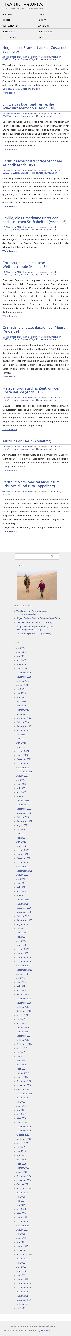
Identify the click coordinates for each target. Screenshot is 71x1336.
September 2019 (24, 970)
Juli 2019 (20, 978)
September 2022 (24, 821)
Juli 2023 (20, 780)
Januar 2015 (22, 1172)
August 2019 (22, 974)
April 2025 (21, 701)
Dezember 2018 (23, 998)
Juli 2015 (20, 1147)
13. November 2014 (11, 446)
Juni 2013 (21, 1238)
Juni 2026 (21, 652)
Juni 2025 (21, 693)
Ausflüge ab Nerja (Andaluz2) (26, 441)
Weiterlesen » (9, 92)
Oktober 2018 (22, 1007)
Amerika (7, 14)
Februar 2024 (22, 751)
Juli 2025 (20, 689)
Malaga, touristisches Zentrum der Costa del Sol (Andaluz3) (31, 390)
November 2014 (23, 1180)
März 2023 (21, 796)
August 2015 (22, 1143)
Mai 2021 (20, 887)
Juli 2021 (20, 879)
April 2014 (21, 1209)
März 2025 (21, 705)
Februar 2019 (22, 994)
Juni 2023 (21, 784)
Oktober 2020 (22, 916)
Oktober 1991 (22, 1304)
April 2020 (21, 941)
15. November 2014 (11, 337)
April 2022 (21, 842)
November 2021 (23, 862)
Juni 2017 (21, 1056)
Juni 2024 (21, 738)
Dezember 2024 (23, 714)
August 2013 (22, 1230)
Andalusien (51, 65)
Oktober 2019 (22, 965)
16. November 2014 (11, 272)
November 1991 (23, 1300)
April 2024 (21, 743)
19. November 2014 (11, 170)
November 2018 (23, 1003)
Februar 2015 (22, 1168)
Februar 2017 (22, 1073)
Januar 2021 (22, 904)
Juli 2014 (20, 1197)
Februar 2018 (22, 1027)
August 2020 (22, 924)
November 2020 (23, 912)
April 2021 (21, 891)
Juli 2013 (20, 1234)
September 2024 (24, 726)
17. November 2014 (11, 227)
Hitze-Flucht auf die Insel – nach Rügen (35, 622)
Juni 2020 (21, 932)
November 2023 (23, 763)
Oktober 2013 (22, 1225)
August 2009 (22, 1291)
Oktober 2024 (22, 722)
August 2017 (22, 1048)
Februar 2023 (22, 800)
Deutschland (10, 26)
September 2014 (24, 1188)
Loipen (42, 37)
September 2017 (24, 1044)
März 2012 (21, 1271)
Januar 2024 (22, 755)
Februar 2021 (22, 899)
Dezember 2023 (23, 759)
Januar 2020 (22, 953)
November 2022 (23, 813)
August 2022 (22, 825)
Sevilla (16, 88)
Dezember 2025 (23, 672)
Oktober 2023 (22, 767)
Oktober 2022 (22, 817)
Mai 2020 (20, 937)
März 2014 (21, 1213)
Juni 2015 (21, 1151)
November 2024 (23, 718)
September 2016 (24, 1093)
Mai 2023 (20, 788)
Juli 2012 (20, 1263)
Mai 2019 (20, 986)
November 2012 (23, 1250)
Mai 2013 (20, 1242)
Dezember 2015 (23, 1126)
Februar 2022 (22, 850)
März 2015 (21, 1164)
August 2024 (22, 730)
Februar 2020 (22, 949)
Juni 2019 (21, 982)
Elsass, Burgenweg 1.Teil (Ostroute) (33, 634)
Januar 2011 (22, 1279)
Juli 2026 (20, 648)
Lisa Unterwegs (22, 4)
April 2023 (21, 792)
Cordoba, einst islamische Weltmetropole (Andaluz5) (24, 265)
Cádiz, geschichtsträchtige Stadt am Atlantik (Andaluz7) (32, 163)
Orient (6, 20)
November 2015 (23, 1131)
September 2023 (24, 772)
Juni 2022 (21, 833)
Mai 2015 (20, 1155)
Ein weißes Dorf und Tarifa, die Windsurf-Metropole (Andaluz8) (28, 106)
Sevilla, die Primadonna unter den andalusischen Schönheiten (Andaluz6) (34, 220)
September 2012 (24, 1254)
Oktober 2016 (22, 1089)
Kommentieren (30, 57)
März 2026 (21, 664)
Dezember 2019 (23, 957)
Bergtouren (45, 32)
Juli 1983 (20, 1308)
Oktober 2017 (22, 1040)
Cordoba (7, 88)
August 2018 (22, 1015)
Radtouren (8, 32)
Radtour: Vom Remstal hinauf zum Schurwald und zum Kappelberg (31, 484)
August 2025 (22, 685)
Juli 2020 (20, 928)
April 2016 (21, 1114)
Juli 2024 (20, 734)
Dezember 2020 (23, 908)
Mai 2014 (20, 1205)
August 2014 (22, 1192)
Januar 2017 (22, 1077)
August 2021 (22, 875)
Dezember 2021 (23, 858)
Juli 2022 (20, 829)
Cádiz (24, 88)
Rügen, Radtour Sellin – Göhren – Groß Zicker (38, 618)
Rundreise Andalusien (46, 59)
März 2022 (21, 846)
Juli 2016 (20, 1102)
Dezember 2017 (23, 1036)
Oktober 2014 (22, 1184)
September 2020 (24, 920)
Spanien (24, 59)
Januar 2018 (22, 1031)
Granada (63, 85)
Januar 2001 (22, 1296)
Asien (41, 14)
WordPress (46, 1330)
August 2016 (22, 1097)
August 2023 (22, 776)
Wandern (43, 26)
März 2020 (21, 945)
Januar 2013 (22, 1246)
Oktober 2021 (22, 866)
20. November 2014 (11, 113)
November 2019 (23, 961)
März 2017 (21, 1069)
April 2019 (21, 990)
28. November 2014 (11, 57)
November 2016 (23, 1085)
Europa (42, 20)
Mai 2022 (20, 838)
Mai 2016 (20, 1110)
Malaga (36, 88)
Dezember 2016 (23, 1081)
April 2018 (21, 1023)
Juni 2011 (20, 1275)
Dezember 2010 (23, 1283)
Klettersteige (10, 37)
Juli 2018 (20, 1019)
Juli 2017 (20, 1052)
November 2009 (23, 1287)
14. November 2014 (11, 397)
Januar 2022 (22, 854)
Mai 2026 (20, 656)
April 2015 (21, 1159)
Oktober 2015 (22, 1135)
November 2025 (23, 677)
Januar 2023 (22, 805)
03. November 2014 (11, 491)
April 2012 (21, 1267)
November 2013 (23, 1221)
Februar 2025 (22, 710)
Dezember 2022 (23, 809)
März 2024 (21, 747)
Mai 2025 (20, 697)
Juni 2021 (21, 883)
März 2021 (21, 895)
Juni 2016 (21, 1106)
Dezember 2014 (23, 1176)
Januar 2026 (22, 668)
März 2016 (21, 1118)
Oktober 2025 (22, 681)
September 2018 (24, 1011)
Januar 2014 (22, 1217)
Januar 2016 (22, 1122)
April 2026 (21, 660)
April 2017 (21, 1064)
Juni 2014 (21, 1201)
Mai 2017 (20, 1060)
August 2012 (22, 1258)
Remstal (6, 494)
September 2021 (24, 871)
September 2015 (24, 1139)
